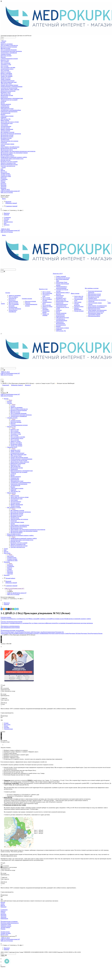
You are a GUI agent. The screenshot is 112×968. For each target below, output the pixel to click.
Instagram (6, 214)
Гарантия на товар (6, 924)
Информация (4, 918)
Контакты (3, 914)
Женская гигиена (51, 623)
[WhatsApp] (13, 609)
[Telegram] (18, 609)
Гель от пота (4, 632)
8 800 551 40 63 (5, 189)
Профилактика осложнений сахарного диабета (23, 538)
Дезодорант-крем (53, 633)
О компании (4, 909)
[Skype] (15, 609)
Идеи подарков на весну (58, 618)
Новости (3, 911)
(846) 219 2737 (7, 192)
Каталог (9, 401)
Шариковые (45, 633)
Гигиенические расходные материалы (82, 623)
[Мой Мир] (6, 609)
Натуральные (34, 633)
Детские (13, 633)
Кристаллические (26, 633)
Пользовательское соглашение (9, 921)
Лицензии (3, 917)
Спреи (6, 633)
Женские (18, 633)
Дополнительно (8, 729)
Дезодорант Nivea (86, 633)
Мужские (21, 632)
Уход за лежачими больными (64, 623)
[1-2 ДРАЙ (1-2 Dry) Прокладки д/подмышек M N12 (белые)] (19, 683)
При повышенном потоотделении (10, 627)
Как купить (10, 556)
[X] (9, 609)
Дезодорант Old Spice (75, 633)
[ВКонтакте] (2, 609)
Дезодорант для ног (13, 632)
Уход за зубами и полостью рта (37, 623)
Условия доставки (6, 933)
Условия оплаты (5, 931)
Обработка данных (6, 926)
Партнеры (3, 915)
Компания (10, 565)
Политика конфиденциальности (10, 923)
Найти (2, 955)
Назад (10, 400)
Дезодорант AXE (28, 632)
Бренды (3, 905)
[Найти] (2, 39)
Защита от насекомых (23, 623)
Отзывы (6, 723)
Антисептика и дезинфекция (9, 623)
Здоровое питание (15, 420)
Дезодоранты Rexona (96, 633)
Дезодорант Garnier (63, 633)
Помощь (3, 929)
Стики (9, 633)
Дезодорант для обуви (39, 632)
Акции (3, 903)
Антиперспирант (50, 632)
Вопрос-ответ (4, 934)
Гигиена (12, 406)
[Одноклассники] (4, 609)
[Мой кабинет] (1, 378)
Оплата (6, 726)
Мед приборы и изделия (17, 510)
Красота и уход (14, 429)
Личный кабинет (5, 927)
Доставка (6, 727)
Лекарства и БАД (15, 450)
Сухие (40, 633)
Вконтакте (7, 213)
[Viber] (11, 609)
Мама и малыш (14, 495)
